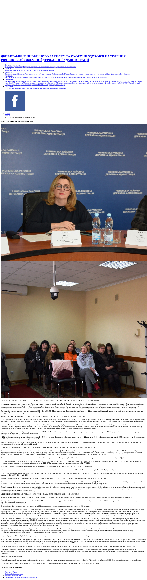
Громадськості (9, 79)
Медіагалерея (20, 88)
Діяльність (8, 72)
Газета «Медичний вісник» (34, 88)
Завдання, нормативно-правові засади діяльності (47, 67)
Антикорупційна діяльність (121, 74)
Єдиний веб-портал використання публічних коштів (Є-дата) (91, 74)
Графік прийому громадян (45, 70)
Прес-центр (9, 86)
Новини (7, 88)
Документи (8, 76)
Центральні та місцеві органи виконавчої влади (21, 577)
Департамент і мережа (12, 65)
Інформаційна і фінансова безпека (54, 88)
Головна (7, 114)
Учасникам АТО (19, 83)
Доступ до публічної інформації (15, 81)
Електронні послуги (29, 70)
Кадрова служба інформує (56, 85)
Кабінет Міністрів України (14, 574)
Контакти (72, 67)
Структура (26, 67)
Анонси (13, 88)
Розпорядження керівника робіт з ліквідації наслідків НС (87, 77)
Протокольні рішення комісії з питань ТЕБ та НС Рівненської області (44, 77)
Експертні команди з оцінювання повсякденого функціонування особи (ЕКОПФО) (100, 83)
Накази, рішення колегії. (13, 77)
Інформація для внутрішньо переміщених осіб (40, 83)
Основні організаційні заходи (15, 74)
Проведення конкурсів (32, 74)
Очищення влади (46, 74)
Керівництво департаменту (14, 67)
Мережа (66, 67)
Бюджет (67, 74)
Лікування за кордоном (64, 83)
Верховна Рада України (13, 575)
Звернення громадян (103, 81)
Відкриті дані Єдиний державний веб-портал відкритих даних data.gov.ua (51, 81)
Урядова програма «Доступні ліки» (122, 81)
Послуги (8, 68)
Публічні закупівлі (58, 74)
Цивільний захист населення (86, 81)
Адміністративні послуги (13, 70)
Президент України (11, 572)
